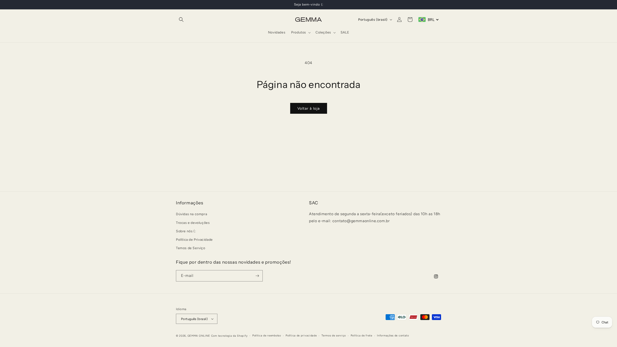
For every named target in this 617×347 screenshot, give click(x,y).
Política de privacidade (301, 335)
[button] (181, 19)
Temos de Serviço (190, 248)
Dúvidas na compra (191, 214)
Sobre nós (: (186, 231)
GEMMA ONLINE (199, 335)
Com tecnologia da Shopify (229, 335)
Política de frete (361, 335)
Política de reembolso (266, 335)
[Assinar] (257, 275)
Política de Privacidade (194, 240)
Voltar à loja (308, 108)
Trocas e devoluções (193, 223)
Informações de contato (393, 335)
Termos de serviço (334, 335)
